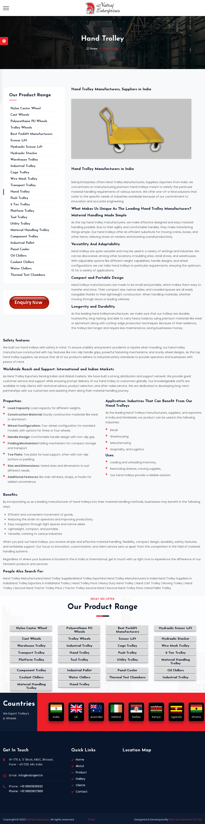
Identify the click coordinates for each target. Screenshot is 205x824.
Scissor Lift (18, 140)
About (80, 766)
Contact (81, 792)
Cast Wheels (19, 114)
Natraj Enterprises (37, 819)
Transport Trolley (23, 185)
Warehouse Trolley (24, 159)
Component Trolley (24, 236)
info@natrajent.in (31, 775)
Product (81, 772)
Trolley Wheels (21, 127)
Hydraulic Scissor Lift (26, 147)
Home (93, 48)
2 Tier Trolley (20, 204)
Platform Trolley (22, 211)
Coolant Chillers (22, 262)
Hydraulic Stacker (23, 153)
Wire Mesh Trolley (23, 179)
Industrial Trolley (22, 166)
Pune (91, 819)
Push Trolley (19, 198)
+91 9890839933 (31, 786)
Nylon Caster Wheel (25, 108)
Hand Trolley (20, 191)
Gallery (80, 779)
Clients (80, 785)
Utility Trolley (20, 223)
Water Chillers (21, 268)
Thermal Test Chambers (27, 275)
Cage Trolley (19, 172)
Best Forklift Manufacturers (31, 134)
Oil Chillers (18, 255)
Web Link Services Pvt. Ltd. (185, 819)
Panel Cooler (19, 249)
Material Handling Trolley (29, 230)
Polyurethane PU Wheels (28, 121)
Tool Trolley (18, 217)
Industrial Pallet (22, 243)
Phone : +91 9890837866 (26, 791)
